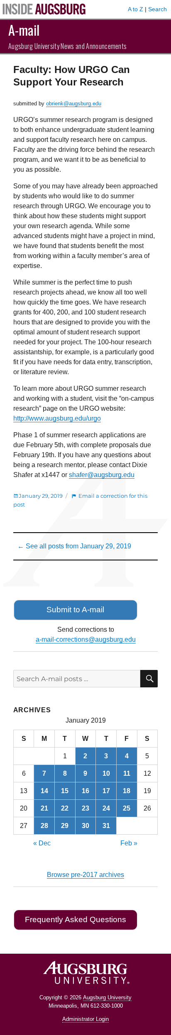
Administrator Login (85, 1019)
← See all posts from (74, 546)
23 (85, 808)
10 (106, 773)
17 (106, 790)
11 (126, 773)
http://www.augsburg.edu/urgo (57, 418)
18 (126, 790)
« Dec (42, 843)
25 (126, 808)
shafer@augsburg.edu (101, 474)
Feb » (128, 843)
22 (64, 808)
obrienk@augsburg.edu (73, 103)
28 (44, 825)
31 (106, 825)
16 (85, 790)
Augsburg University (107, 997)
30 (85, 825)
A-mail (23, 29)
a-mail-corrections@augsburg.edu (86, 639)
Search (157, 9)
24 (106, 808)
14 (44, 790)
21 (44, 808)
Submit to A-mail (75, 609)
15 (64, 790)
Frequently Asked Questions (75, 919)
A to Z (135, 9)
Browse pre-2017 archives (85, 874)
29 (64, 825)
